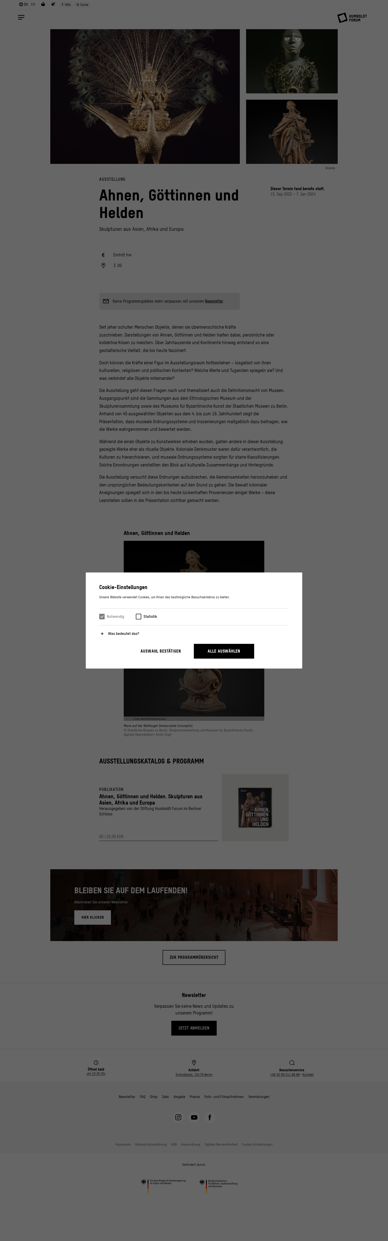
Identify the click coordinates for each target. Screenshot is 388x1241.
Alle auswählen (224, 651)
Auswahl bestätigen (161, 651)
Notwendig (115, 616)
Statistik (150, 616)
